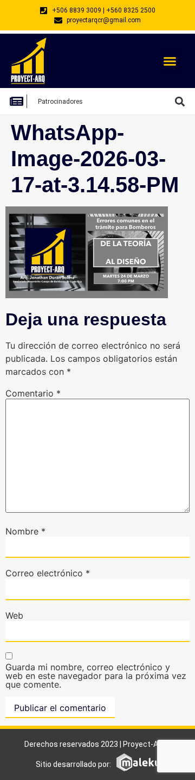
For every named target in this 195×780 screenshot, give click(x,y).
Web (14, 615)
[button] (170, 61)
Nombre (25, 531)
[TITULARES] (19, 101)
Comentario (33, 393)
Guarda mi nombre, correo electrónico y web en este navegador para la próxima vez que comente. (95, 676)
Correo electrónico (47, 573)
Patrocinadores (60, 101)
